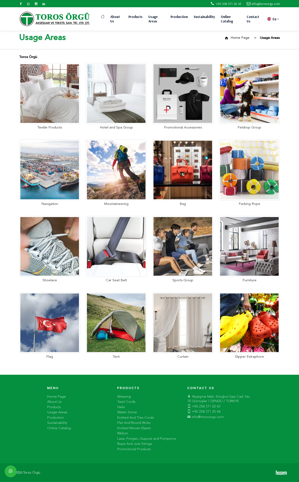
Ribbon (122, 433)
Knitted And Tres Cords (135, 418)
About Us (115, 19)
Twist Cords (126, 402)
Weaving (124, 397)
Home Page (240, 38)
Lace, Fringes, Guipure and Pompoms (146, 439)
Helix (121, 407)
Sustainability (204, 16)
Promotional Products (134, 449)
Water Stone (127, 412)
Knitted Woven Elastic (134, 428)
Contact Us (253, 19)
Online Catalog (227, 19)
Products (135, 16)
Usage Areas (153, 19)
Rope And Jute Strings (134, 444)
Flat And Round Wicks (134, 423)
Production (179, 16)
